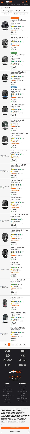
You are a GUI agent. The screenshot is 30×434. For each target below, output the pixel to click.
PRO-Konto (7, 393)
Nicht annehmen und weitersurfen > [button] (21, 408)
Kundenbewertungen (23, 391)
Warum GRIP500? (7, 389)
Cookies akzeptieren (15, 428)
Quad (18, 4)
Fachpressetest (7, 387)
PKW (2, 4)
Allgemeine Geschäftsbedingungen (22, 398)
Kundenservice (22, 387)
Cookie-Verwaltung (22, 401)
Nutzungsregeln (22, 395)
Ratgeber (7, 399)
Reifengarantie (7, 402)
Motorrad (12, 4)
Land (7, 397)
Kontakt (22, 389)
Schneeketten (25, 4)
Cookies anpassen (15, 431)
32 (20, 344)
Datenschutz (22, 393)
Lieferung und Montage (7, 391)
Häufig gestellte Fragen (7, 395)
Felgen (6, 4)
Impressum (22, 403)
